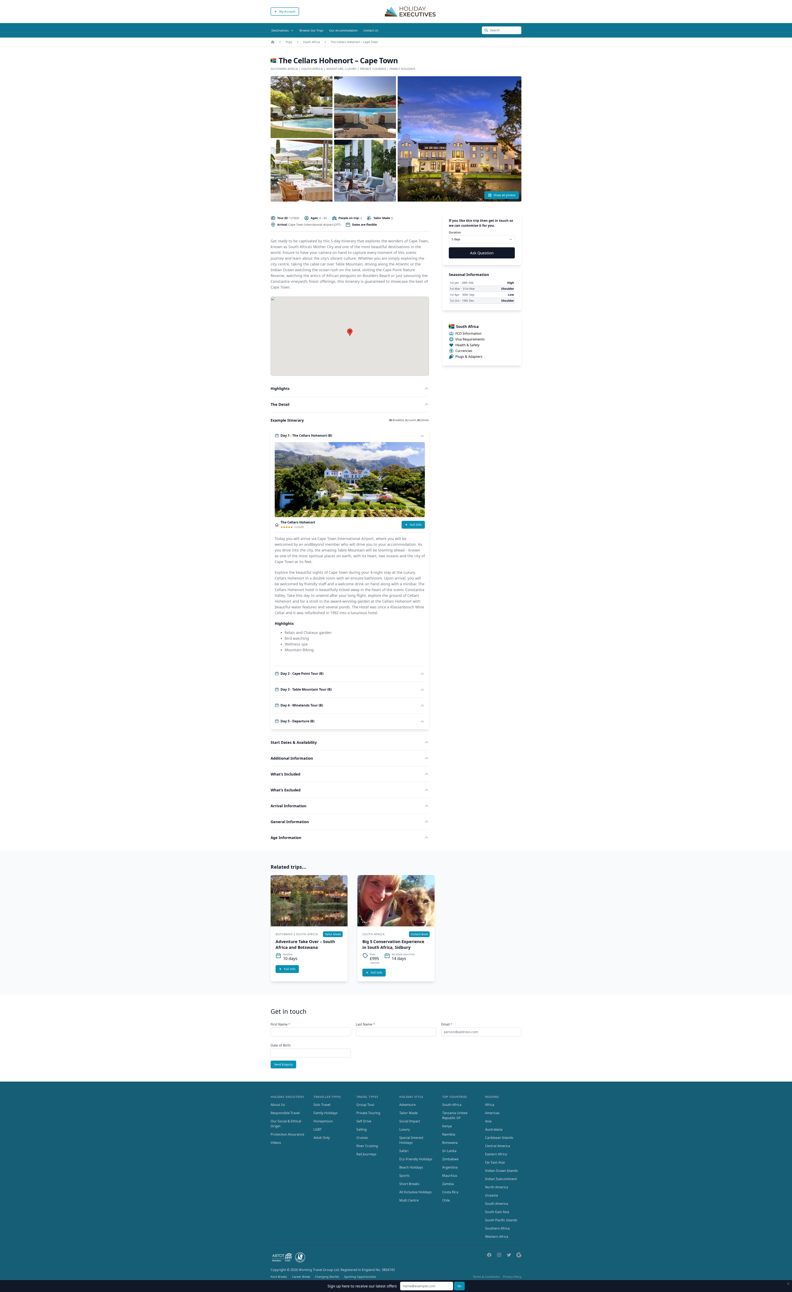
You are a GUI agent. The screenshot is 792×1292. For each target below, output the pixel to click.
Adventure (335, 69)
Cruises (362, 1137)
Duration (455, 232)
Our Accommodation (343, 30)
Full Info (415, 525)
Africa (489, 1104)
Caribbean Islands (499, 1137)
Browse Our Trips (311, 30)
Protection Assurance (287, 1134)
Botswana (284, 934)
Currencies (463, 351)
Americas (492, 1113)
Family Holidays (402, 69)
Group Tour (365, 1104)
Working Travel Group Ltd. (319, 1269)
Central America (497, 1146)
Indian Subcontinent (501, 1179)
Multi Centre (409, 1200)
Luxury (350, 69)
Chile (446, 1200)
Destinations (280, 30)
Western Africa (496, 1236)
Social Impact (409, 1121)
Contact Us (370, 30)
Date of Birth (281, 1045)
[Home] (273, 42)
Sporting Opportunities (360, 1277)
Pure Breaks (279, 1277)
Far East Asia (495, 1162)
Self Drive (363, 1121)
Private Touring (373, 69)
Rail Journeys (366, 1154)
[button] (349, 332)
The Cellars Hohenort (297, 522)
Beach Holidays (411, 1167)
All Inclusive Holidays (415, 1192)
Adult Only (322, 1137)
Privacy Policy (512, 1277)
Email (446, 1024)
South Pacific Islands (501, 1220)
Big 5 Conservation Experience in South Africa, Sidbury (393, 944)
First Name (280, 1024)
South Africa (311, 42)
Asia (488, 1121)
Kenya (447, 1126)
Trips (288, 42)
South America (496, 1203)
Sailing (361, 1129)
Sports (404, 1175)
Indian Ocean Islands (501, 1170)
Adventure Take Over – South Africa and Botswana (305, 944)
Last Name (365, 1024)
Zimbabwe (450, 1159)
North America (496, 1187)
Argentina (450, 1167)
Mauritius (449, 1175)
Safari (403, 1151)
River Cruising (367, 1146)
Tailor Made (408, 1113)
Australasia (493, 1129)
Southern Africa (284, 69)
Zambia (448, 1184)
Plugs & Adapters (468, 356)
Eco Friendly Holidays (415, 1159)
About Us (278, 1104)
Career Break (301, 1277)
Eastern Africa (496, 1154)
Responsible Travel (285, 1113)
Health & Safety (467, 345)
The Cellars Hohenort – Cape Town (354, 42)
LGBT (318, 1129)
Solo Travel (322, 1104)
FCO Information (468, 333)
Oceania (491, 1195)
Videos (276, 1142)
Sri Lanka (449, 1151)
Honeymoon (323, 1121)
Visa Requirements (470, 339)
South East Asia (497, 1212)
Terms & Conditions (486, 1277)
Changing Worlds (327, 1277)
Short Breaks (409, 1184)
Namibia (448, 1134)
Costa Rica (450, 1192)
